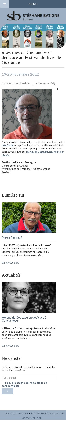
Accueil (10, 413)
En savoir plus (10, 262)
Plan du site (22, 413)
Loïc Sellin (8, 145)
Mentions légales (40, 413)
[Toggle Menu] (4, 4)
